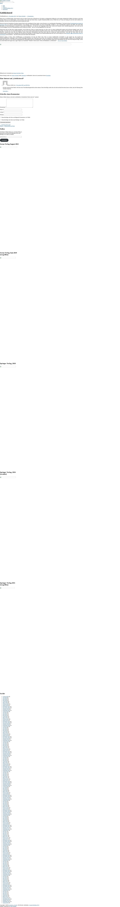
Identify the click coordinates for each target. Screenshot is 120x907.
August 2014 (5, 875)
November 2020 (6, 782)
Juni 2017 (5, 832)
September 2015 (6, 859)
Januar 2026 (5, 705)
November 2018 (6, 811)
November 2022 (6, 752)
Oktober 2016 (6, 842)
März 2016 (5, 851)
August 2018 (5, 815)
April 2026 (5, 701)
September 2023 (6, 740)
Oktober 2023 (6, 739)
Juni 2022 (5, 759)
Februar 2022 (6, 764)
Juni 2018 (5, 817)
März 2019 (5, 806)
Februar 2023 (6, 749)
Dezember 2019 (6, 795)
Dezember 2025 (6, 706)
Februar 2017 (6, 837)
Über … (4, 6)
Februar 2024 (6, 734)
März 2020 (5, 791)
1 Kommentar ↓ (30, 16)
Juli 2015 (5, 861)
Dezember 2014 (6, 870)
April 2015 (5, 865)
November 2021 (6, 767)
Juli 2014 (5, 876)
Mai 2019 (5, 804)
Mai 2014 (5, 879)
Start (4, 5)
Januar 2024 (5, 735)
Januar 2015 (5, 869)
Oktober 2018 (6, 812)
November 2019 (6, 796)
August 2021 (5, 771)
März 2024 (5, 732)
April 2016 (5, 850)
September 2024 (6, 725)
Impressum (5, 9)
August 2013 (5, 890)
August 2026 (5, 696)
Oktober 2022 (6, 754)
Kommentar (3, 107)
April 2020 (5, 790)
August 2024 (5, 726)
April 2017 (5, 835)
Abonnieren (4, 140)
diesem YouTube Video (18, 73)
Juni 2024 (5, 729)
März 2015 (5, 866)
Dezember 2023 (6, 736)
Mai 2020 (5, 789)
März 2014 (5, 881)
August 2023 (5, 741)
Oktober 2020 (6, 784)
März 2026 (5, 702)
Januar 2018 (5, 824)
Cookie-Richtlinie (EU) (8, 8)
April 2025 (5, 716)
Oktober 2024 (6, 724)
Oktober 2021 (6, 769)
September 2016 (6, 844)
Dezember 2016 (6, 840)
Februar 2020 (6, 792)
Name (1, 109)
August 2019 (5, 800)
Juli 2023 (5, 742)
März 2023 (5, 747)
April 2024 (5, 731)
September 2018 (6, 814)
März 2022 (5, 762)
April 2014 (5, 880)
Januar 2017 (5, 839)
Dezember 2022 (6, 751)
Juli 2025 (5, 712)
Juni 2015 (5, 862)
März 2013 (5, 896)
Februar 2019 (6, 807)
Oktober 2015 (6, 857)
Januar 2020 (5, 794)
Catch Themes (13, 906)
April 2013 (5, 895)
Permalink (48, 75)
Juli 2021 (5, 772)
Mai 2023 (5, 745)
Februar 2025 (6, 719)
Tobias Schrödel (21, 16)
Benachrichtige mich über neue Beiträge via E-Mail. (13, 119)
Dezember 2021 (6, 766)
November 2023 (6, 737)
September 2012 (6, 901)
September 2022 (6, 755)
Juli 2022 (5, 757)
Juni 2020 (5, 787)
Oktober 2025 (6, 709)
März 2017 (5, 836)
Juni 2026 (5, 699)
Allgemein (23, 75)
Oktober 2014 (6, 872)
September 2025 (6, 710)
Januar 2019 (5, 809)
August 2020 (5, 786)
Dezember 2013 (6, 885)
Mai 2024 (5, 730)
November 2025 (6, 707)
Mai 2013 (5, 894)
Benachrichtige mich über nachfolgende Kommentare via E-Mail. (16, 117)
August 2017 (5, 830)
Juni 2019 (5, 802)
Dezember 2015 (6, 855)
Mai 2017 (5, 834)
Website (1, 114)
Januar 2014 (5, 884)
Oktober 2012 (6, 900)
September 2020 (6, 785)
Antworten (5, 91)
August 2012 (5, 902)
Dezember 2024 (6, 721)
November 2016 (6, 841)
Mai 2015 (5, 864)
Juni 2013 (5, 892)
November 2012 (6, 899)
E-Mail (1, 112)
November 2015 (6, 856)
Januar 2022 (5, 765)
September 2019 (6, 799)
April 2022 (5, 761)
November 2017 (6, 826)
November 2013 (6, 886)
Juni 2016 (5, 847)
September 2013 (6, 889)
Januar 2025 (5, 720)
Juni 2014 (5, 877)
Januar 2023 (5, 750)
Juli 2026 (5, 697)
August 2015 (5, 860)
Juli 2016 (5, 846)
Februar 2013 (6, 897)
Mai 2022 (5, 760)
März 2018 (5, 821)
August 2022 (5, 756)
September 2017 (6, 829)
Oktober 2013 (6, 887)
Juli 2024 (5, 727)
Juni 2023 (5, 744)
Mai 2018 (5, 819)
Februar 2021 (6, 779)
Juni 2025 (5, 714)
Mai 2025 (5, 715)
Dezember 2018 (6, 810)
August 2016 (5, 845)
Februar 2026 (6, 704)
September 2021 (6, 770)
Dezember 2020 (6, 781)
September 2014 (6, 874)
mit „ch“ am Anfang (62, 40)
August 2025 (5, 711)
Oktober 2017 (6, 827)
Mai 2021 (5, 775)
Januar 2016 (5, 854)
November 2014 (6, 871)
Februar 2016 (6, 852)
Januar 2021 (5, 780)
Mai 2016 (5, 849)
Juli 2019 (5, 801)
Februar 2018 (6, 822)
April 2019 (5, 805)
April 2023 (5, 746)
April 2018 (5, 820)
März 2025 (5, 717)
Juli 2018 (5, 816)
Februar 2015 (6, 867)
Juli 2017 (5, 831)
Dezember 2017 (6, 825)
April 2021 (5, 776)
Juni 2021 (5, 774)
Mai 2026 (5, 700)
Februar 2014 (6, 882)
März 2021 (5, 777)
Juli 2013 (5, 891)
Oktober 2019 (6, 797)
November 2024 (6, 722)
